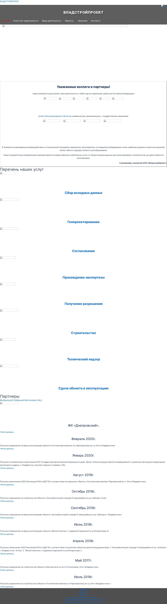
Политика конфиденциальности (83, 597)
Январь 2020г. (83, 455)
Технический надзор (83, 359)
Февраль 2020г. (83, 439)
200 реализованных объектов (58, 116)
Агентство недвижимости (25, 21)
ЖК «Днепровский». (83, 425)
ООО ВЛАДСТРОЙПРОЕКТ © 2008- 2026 (83, 600)
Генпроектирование (83, 222)
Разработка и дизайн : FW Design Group (83, 602)
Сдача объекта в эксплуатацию (83, 388)
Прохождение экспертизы (83, 277)
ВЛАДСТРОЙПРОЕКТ (9, 1)
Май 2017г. (83, 560)
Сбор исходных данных (83, 193)
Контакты (95, 21)
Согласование (83, 251)
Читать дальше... (7, 432)
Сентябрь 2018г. (83, 508)
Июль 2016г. (83, 577)
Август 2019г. (83, 475)
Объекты (69, 21)
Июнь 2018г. (83, 524)
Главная (6, 21)
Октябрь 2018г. (83, 491)
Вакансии (82, 21)
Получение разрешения (84, 304)
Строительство (83, 333)
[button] (69, 21)
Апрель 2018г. (83, 541)
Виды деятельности (51, 21)
